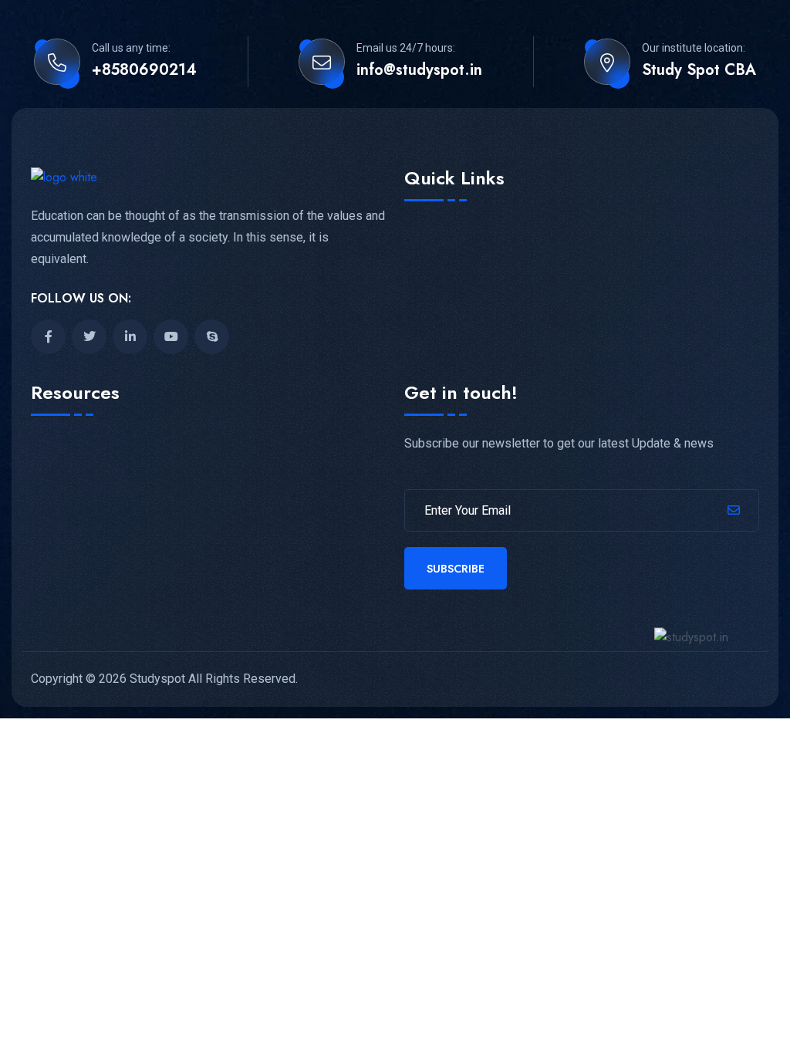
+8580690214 (144, 70)
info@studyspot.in (419, 70)
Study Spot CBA (699, 70)
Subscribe (455, 568)
